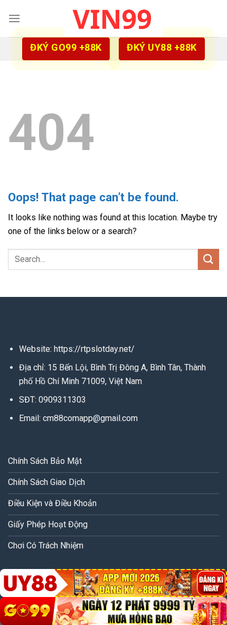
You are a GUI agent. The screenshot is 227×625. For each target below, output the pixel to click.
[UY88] (113, 583)
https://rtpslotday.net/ (94, 349)
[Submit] (208, 259)
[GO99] (113, 611)
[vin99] (113, 18)
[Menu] (14, 18)
